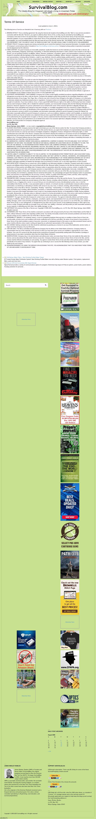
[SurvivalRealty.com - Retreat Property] (69, 297)
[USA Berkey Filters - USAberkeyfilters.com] (26, 679)
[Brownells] (69, 597)
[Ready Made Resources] (69, 439)
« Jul (49, 751)
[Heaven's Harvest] (69, 410)
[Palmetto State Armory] (69, 502)
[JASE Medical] (69, 718)
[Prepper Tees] (69, 639)
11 (61, 742)
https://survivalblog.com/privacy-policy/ (47, 46)
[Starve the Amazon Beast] (26, 659)
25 (61, 746)
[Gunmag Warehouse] (69, 381)
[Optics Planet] (69, 698)
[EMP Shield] (26, 639)
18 (61, 744)
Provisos (48, 29)
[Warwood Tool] (69, 679)
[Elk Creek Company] (69, 536)
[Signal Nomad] (69, 327)
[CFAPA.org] (69, 659)
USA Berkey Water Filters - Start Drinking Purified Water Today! (24, 257)
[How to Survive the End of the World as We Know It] (69, 468)
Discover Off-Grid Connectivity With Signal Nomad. (21, 263)
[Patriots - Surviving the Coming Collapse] (69, 565)
